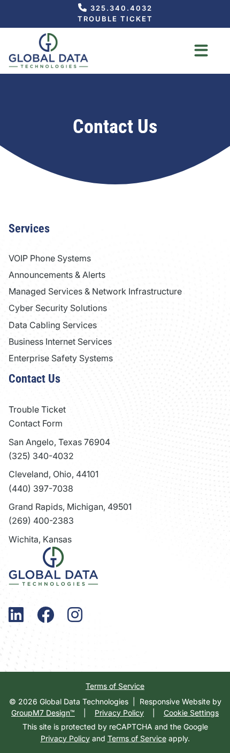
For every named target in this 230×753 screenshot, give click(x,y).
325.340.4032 (120, 8)
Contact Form (36, 423)
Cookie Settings (191, 712)
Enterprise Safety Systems (61, 358)
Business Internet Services (60, 341)
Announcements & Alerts (57, 274)
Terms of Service (115, 685)
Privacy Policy (119, 712)
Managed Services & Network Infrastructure (95, 291)
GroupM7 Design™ (43, 712)
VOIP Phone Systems (50, 258)
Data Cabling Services (53, 325)
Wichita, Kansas (40, 539)
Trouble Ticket (115, 18)
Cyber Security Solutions (58, 307)
